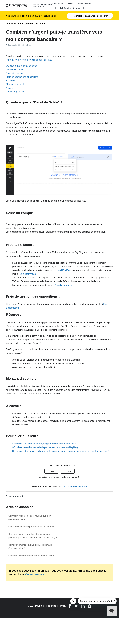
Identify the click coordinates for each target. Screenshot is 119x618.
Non (69, 471)
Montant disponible (15, 84)
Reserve (10, 80)
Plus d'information (27, 274)
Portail (70, 3)
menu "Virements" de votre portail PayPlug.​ (30, 59)
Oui (52, 471)
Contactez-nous (34, 574)
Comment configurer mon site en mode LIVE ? (31, 555)
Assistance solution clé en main (23, 16)
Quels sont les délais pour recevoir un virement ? (32, 526)
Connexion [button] (57, 3)
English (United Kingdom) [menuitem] (68, 8)
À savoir (10, 88)
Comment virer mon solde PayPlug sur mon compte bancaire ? (44, 443)
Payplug (39, 606)
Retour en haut (13, 496)
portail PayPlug (63, 270)
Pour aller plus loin (15, 91)
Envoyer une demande (75, 486)
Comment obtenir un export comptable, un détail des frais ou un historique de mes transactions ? (60, 451)
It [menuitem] (83, 8)
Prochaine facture (15, 73)
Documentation (84, 3)
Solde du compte (14, 69)
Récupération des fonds (33, 23)
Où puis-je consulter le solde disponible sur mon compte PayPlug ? (46, 447)
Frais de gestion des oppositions (22, 77)
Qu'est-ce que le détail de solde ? (22, 65)
